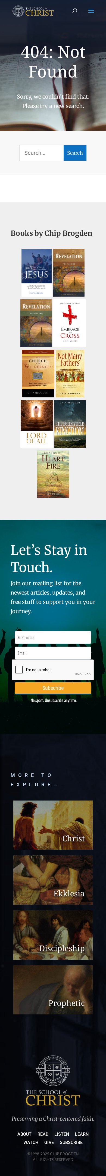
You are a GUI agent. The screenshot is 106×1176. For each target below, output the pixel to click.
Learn (82, 1134)
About (24, 1134)
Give (49, 1143)
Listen (61, 1134)
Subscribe (71, 1143)
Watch (30, 1143)
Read (43, 1134)
